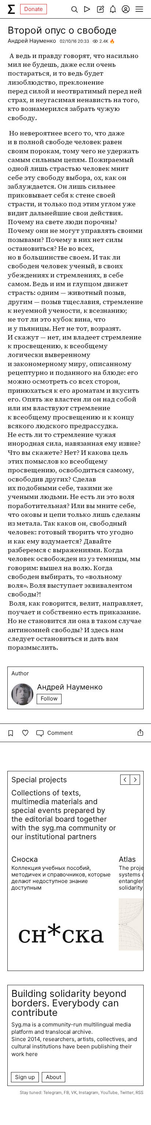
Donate (33, 8)
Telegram (52, 1092)
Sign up (25, 1077)
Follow (49, 698)
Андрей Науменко (32, 40)
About (53, 1077)
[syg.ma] (11, 9)
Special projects (39, 779)
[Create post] (99, 9)
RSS (139, 1092)
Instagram (88, 1092)
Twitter (126, 1092)
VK (74, 1092)
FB (66, 1092)
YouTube (109, 1092)
